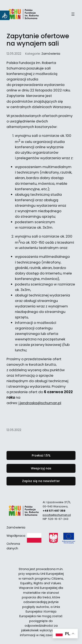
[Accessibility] (4, 15)
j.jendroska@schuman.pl (40, 402)
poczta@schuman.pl (57, 515)
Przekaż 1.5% (41, 455)
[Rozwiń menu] (72, 14)
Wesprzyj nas (41, 468)
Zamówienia (50, 54)
